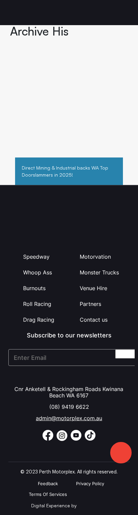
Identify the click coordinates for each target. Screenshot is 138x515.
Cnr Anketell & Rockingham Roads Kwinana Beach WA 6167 (68, 392)
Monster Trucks (99, 272)
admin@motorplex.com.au (69, 418)
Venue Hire (93, 288)
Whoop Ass (37, 272)
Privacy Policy (90, 483)
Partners (90, 304)
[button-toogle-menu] (124, 12)
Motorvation (95, 256)
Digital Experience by (54, 505)
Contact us (94, 319)
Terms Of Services (48, 494)
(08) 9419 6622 (69, 406)
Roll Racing (37, 304)
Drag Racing (38, 319)
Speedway (36, 256)
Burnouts (34, 288)
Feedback (48, 483)
